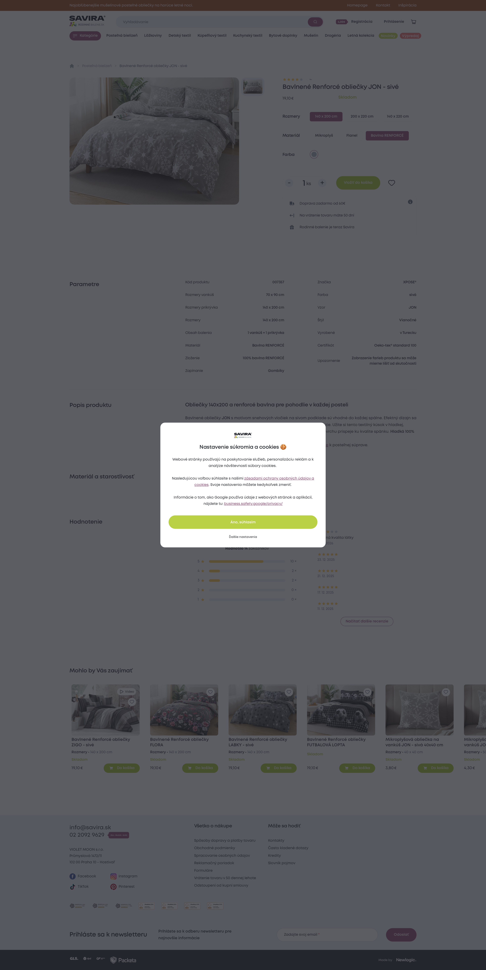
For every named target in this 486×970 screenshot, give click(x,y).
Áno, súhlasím (243, 522)
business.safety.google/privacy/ (253, 503)
